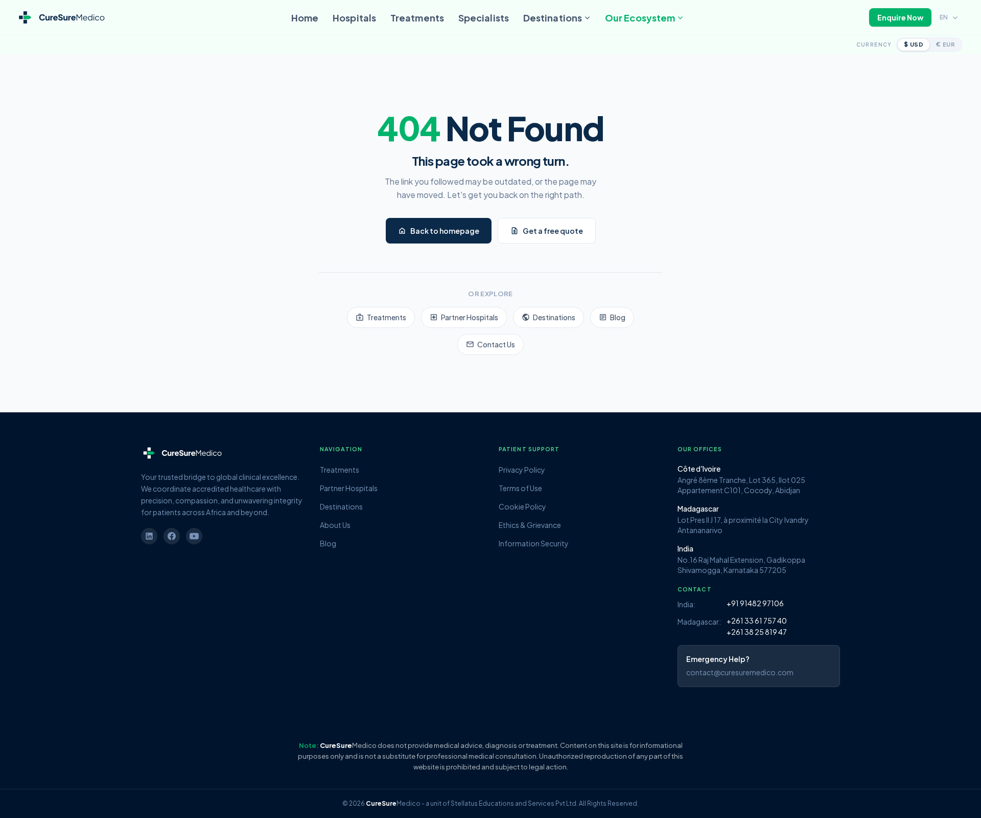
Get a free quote (546, 231)
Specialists (483, 18)
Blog (612, 317)
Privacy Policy (522, 469)
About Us (335, 524)
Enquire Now (900, 17)
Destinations (552, 18)
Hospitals (354, 18)
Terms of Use (520, 488)
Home (304, 18)
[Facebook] (172, 536)
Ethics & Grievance (530, 524)
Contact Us (490, 344)
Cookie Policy (522, 506)
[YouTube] (194, 536)
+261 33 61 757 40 (757, 620)
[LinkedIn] (149, 536)
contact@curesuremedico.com (739, 672)
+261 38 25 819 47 (757, 631)
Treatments (417, 18)
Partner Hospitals (464, 317)
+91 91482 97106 (755, 603)
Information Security (534, 543)
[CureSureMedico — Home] (61, 18)
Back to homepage (438, 231)
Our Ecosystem (640, 18)
